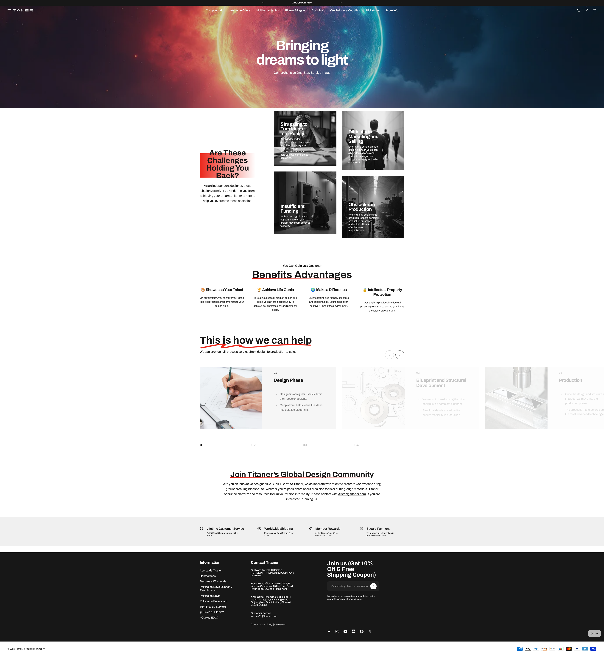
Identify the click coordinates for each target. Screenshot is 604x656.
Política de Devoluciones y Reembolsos (216, 588)
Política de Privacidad (213, 601)
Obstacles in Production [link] (361, 207)
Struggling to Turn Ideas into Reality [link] (293, 129)
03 (310, 445)
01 (207, 445)
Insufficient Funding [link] (292, 209)
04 (361, 445)
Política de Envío (210, 595)
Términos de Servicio (213, 606)
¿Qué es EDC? (209, 617)
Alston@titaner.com (352, 494)
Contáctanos (208, 576)
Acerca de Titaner (211, 570)
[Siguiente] (340, 3)
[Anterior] (263, 3)
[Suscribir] (373, 586)
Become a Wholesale (213, 581)
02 (258, 445)
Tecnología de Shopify (34, 649)
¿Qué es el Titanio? (212, 612)
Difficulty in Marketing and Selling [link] (363, 136)
